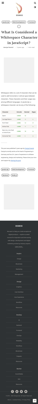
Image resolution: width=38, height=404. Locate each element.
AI (19, 320)
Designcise (17, 396)
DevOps (19, 335)
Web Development (19, 22)
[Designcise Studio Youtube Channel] (25, 391)
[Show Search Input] (35, 3)
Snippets (19, 356)
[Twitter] (16, 391)
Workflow (19, 302)
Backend (5, 175)
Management (19, 274)
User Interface (19, 292)
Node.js (14, 175)
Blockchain (19, 264)
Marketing (19, 269)
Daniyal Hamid (8, 47)
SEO (19, 379)
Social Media (19, 374)
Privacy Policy (26, 399)
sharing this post (16, 160)
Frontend (32, 22)
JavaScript (6, 22)
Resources (19, 307)
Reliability (19, 341)
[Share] (34, 400)
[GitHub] (21, 391)
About (9, 399)
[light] (34, 7)
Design (19, 259)
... (19, 26)
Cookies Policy (17, 399)
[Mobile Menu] (3, 3)
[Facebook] (12, 391)
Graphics (19, 287)
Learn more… (19, 246)
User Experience (19, 297)
